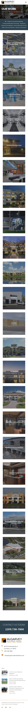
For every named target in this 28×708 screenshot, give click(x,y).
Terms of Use (8, 704)
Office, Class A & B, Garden (8, 27)
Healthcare (22, 23)
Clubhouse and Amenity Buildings (15, 21)
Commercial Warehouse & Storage (11, 23)
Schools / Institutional (20, 27)
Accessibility (15, 704)
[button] (26, 2)
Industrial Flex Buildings (7, 25)
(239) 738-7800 (15, 629)
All (5, 21)
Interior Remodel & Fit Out (20, 25)
